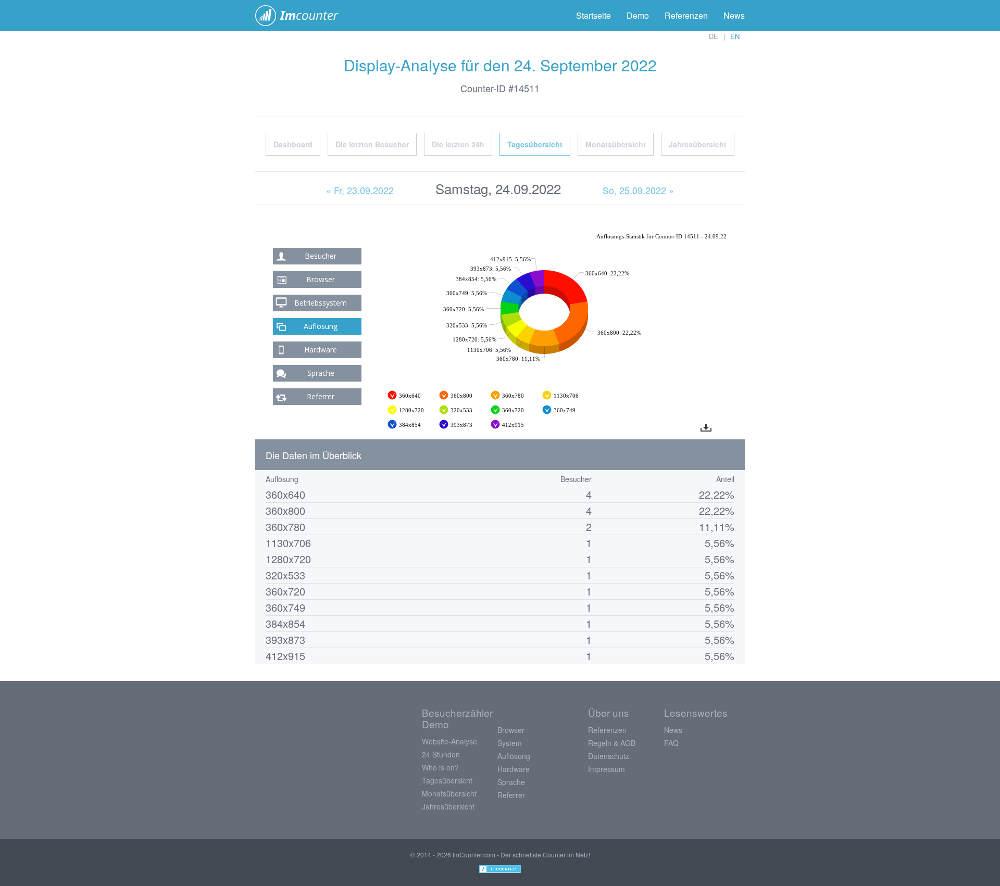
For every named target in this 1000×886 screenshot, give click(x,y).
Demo (638, 15)
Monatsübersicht (615, 144)
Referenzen (686, 15)
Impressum (606, 769)
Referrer (320, 396)
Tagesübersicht (534, 144)
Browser (320, 279)
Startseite (593, 15)
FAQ (671, 743)
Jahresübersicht (698, 144)
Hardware (320, 350)
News (734, 15)
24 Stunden (441, 754)
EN (735, 36)
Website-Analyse (449, 741)
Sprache (320, 373)
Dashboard (292, 144)
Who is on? (440, 767)
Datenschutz (608, 756)
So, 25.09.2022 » (638, 190)
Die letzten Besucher (372, 144)
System (509, 743)
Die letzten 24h (458, 144)
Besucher (320, 256)
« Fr (360, 190)
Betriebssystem (320, 303)
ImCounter (302, 15)
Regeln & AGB (611, 743)
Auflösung (321, 326)
